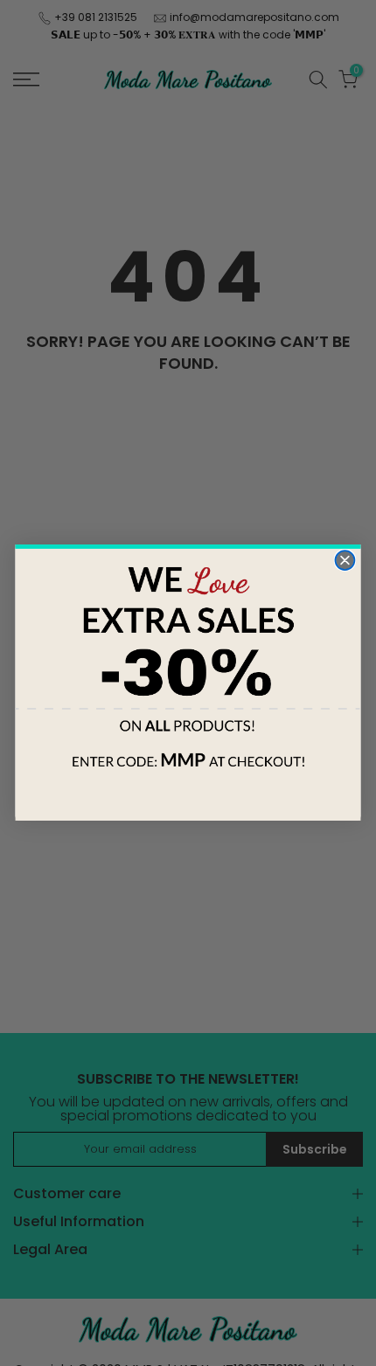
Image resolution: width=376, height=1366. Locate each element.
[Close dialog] (344, 561)
